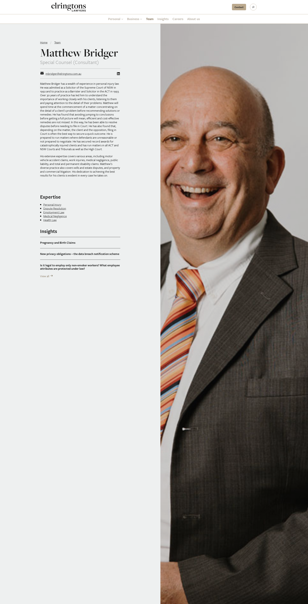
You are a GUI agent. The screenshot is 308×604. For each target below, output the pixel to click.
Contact (239, 7)
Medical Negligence (55, 216)
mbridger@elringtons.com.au (63, 74)
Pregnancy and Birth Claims (57, 242)
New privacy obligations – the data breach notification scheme (79, 254)
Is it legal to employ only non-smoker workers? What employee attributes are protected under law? (80, 267)
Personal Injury (52, 204)
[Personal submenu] (122, 19)
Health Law (50, 220)
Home (43, 42)
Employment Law (53, 212)
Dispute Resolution (54, 208)
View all (44, 276)
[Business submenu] (141, 19)
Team (57, 42)
